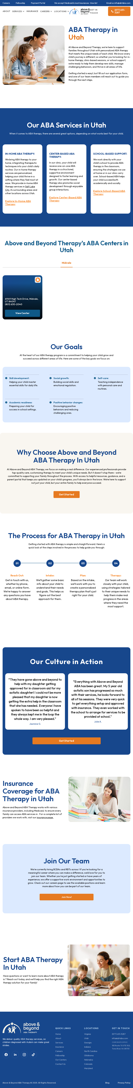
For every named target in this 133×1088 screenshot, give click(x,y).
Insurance (59, 1047)
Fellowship (20, 3)
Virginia (87, 1034)
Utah (86, 1038)
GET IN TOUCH (94, 11)
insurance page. (45, 817)
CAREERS (45, 11)
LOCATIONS (60, 11)
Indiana (87, 1047)
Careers (6, 3)
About (58, 1038)
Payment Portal (38, 3)
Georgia (87, 1042)
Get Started (66, 494)
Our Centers (60, 1059)
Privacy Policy (124, 1083)
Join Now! (66, 897)
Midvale (66, 262)
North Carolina (90, 1051)
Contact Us (60, 1064)
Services (59, 1042)
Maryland (88, 1068)
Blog (107, 1083)
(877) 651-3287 (119, 1034)
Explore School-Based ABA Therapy (109, 192)
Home (58, 1034)
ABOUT (6, 11)
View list (93, 3)
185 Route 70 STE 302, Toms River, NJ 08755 (121, 1047)
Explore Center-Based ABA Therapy (65, 199)
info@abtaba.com (122, 3)
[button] (18, 11)
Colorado (88, 1064)
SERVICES (17, 11)
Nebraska (88, 1059)
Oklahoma (89, 1055)
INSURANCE (32, 11)
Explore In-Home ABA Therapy (18, 203)
